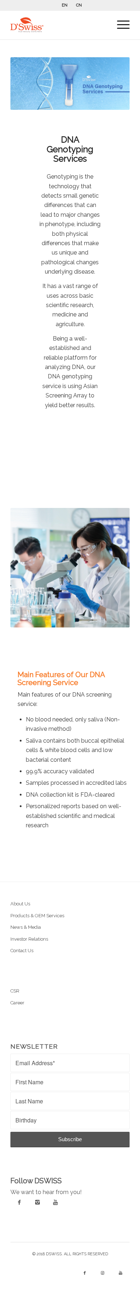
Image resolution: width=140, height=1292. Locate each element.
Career (17, 1002)
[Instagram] (37, 1202)
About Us (20, 903)
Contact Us (21, 950)
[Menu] (120, 24)
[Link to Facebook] (84, 1273)
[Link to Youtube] (120, 1273)
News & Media (25, 927)
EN (64, 5)
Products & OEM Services (37, 915)
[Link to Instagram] (102, 1273)
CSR (14, 991)
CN (79, 5)
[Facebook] (19, 1202)
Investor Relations (29, 939)
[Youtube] (55, 1202)
